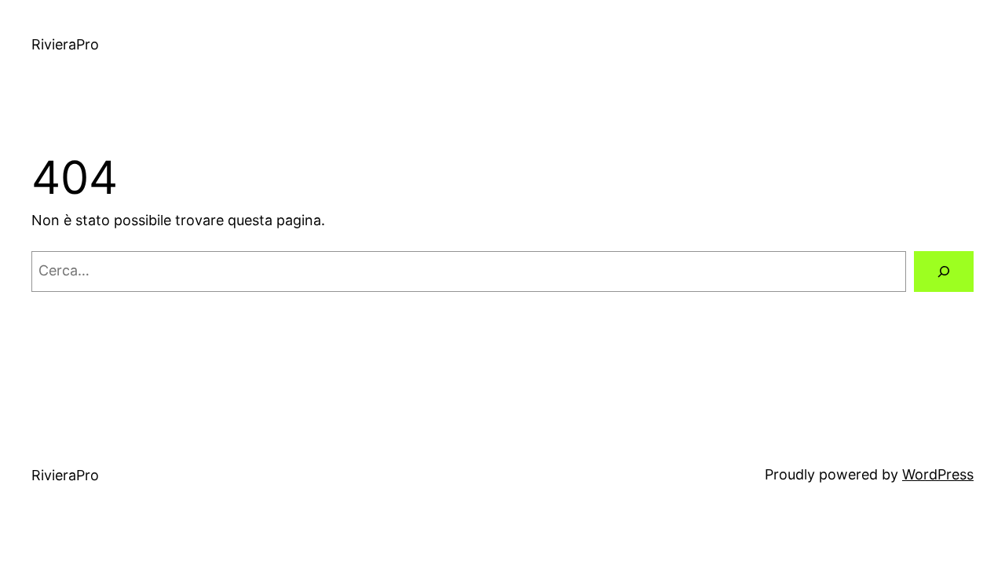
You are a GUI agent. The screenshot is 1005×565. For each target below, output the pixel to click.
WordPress (938, 474)
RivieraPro (65, 44)
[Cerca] (944, 271)
